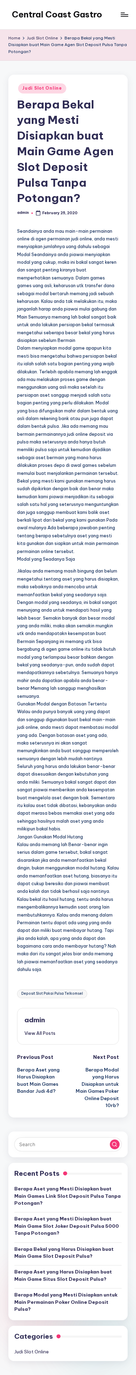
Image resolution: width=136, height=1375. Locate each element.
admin (34, 1020)
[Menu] (124, 14)
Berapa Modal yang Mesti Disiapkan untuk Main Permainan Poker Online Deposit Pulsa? (66, 1302)
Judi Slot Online (42, 88)
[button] (39, 1033)
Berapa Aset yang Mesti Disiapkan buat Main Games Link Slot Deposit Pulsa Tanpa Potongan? (67, 1196)
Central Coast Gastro (57, 14)
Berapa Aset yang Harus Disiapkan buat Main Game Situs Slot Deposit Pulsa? (63, 1275)
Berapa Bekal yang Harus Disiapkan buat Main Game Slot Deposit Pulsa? (64, 1252)
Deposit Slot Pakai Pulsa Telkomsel (52, 993)
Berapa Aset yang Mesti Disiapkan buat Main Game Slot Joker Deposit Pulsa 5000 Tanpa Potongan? (66, 1226)
